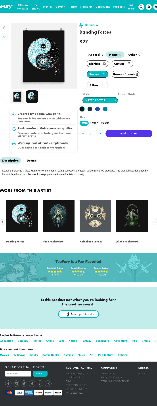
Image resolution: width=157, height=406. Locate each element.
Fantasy (86, 341)
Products (119, 7)
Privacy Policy (111, 377)
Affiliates (108, 373)
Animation (6, 341)
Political (123, 355)
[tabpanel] (44, 56)
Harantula (91, 25)
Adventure (120, 341)
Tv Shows (19, 355)
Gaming (60, 7)
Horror (73, 7)
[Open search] (141, 7)
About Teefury (77, 373)
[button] (4, 36)
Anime (50, 341)
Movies (47, 7)
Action (73, 341)
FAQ (68, 381)
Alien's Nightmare (127, 241)
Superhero (102, 341)
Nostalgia (86, 7)
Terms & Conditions (115, 381)
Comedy (23, 341)
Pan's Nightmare (53, 241)
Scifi (61, 341)
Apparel (94, 55)
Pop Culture (105, 355)
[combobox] (78, 314)
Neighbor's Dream (91, 241)
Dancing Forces (15, 241)
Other (133, 55)
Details (32, 160)
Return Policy (76, 389)
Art (91, 355)
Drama (146, 341)
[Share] (5, 30)
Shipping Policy (77, 385)
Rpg (134, 341)
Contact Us (74, 377)
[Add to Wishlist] (4, 36)
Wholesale (74, 393)
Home (114, 55)
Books (34, 355)
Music (81, 355)
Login (142, 373)
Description (10, 160)
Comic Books (50, 355)
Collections (103, 7)
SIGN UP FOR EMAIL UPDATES (24, 367)
